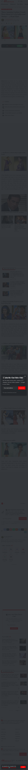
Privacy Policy (5, 767)
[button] (23, 767)
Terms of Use (13, 767)
